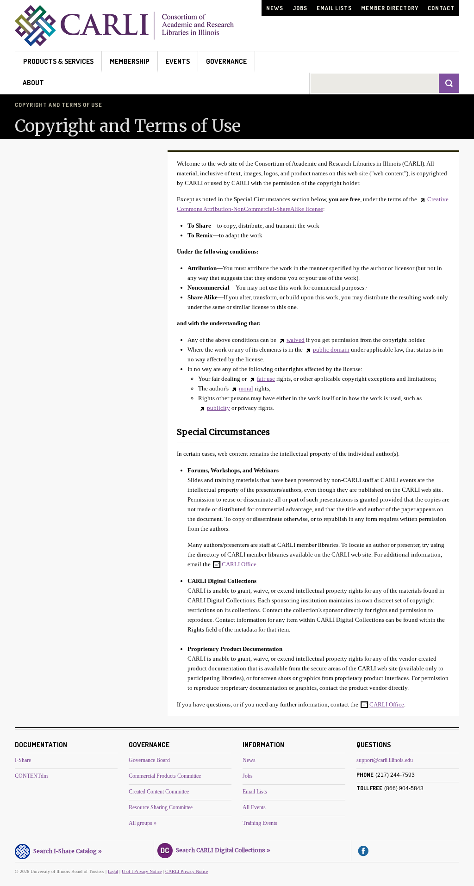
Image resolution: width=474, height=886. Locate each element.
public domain (331, 349)
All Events (254, 807)
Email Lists (334, 8)
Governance (226, 61)
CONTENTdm (31, 776)
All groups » (142, 823)
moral (246, 388)
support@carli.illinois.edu (384, 760)
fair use (266, 378)
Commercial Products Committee (165, 776)
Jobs (300, 8)
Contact (441, 8)
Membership (130, 61)
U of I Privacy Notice (142, 871)
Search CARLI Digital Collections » (221, 850)
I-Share (23, 760)
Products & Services (58, 61)
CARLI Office (239, 564)
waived (296, 339)
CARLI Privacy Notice (186, 871)
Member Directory (389, 8)
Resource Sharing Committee (161, 807)
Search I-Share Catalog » (66, 851)
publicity (218, 407)
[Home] (124, 44)
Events (178, 61)
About (33, 82)
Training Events (260, 823)
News (274, 8)
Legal (113, 871)
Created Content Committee (159, 791)
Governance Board (149, 760)
